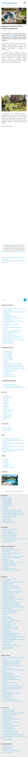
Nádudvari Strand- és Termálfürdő (10, 685)
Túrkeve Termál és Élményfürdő (10, 699)
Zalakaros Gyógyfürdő (8, 343)
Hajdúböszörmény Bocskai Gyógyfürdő (12, 676)
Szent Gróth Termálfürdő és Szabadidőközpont (13, 639)
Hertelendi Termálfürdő (8, 613)
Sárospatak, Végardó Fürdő (9, 568)
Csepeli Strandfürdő (8, 371)
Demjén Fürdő (6, 551)
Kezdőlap (5, 459)
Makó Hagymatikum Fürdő (9, 728)
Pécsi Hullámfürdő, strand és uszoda (11, 633)
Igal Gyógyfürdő (6, 616)
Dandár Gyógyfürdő (7, 351)
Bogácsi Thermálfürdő (8, 548)
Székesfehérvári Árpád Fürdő (9, 638)
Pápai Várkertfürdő (7, 631)
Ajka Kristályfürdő (7, 580)
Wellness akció (6, 427)
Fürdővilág (4, 30)
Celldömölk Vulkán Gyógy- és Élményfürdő (13, 599)
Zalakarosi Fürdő (10, 35)
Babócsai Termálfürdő (8, 585)
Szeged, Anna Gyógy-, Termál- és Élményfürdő (14, 339)
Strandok (5, 405)
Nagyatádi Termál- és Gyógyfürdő (10, 628)
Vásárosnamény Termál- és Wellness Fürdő (13, 701)
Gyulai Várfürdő (7, 322)
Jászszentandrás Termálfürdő (9, 682)
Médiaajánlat (6, 464)
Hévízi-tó (5, 325)
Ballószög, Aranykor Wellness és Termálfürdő (13, 712)
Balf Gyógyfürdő (7, 315)
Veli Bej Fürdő (6, 373)
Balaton (5, 412)
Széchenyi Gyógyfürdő (8, 359)
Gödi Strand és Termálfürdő (9, 537)
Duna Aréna (6, 360)
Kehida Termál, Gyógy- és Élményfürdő (12, 330)
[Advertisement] (14, 78)
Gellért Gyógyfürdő (7, 352)
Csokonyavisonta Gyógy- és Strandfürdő (12, 602)
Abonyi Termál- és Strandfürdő (10, 529)
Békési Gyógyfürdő (7, 716)
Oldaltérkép (6, 465)
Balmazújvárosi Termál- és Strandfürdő (12, 660)
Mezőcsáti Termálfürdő (8, 560)
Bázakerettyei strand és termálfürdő (11, 592)
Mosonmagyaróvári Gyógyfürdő (10, 627)
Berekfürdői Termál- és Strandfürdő (11, 662)
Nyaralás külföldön (7, 411)
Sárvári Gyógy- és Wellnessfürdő (10, 338)
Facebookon (5, 251)
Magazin (9, 30)
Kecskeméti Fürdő (7, 723)
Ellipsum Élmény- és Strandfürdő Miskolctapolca (14, 556)
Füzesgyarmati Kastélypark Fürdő (10, 719)
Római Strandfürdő (7, 374)
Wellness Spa (6, 400)
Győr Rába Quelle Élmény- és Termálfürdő (13, 321)
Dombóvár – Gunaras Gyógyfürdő (10, 603)
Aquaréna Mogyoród (8, 310)
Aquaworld (5, 362)
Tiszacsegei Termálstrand (8, 696)
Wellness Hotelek (7, 416)
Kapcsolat (5, 460)
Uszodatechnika (7, 417)
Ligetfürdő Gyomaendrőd (9, 726)
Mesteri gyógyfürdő (7, 625)
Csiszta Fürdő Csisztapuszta (9, 600)
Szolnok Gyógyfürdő (8, 341)
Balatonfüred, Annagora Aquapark (11, 586)
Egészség (5, 398)
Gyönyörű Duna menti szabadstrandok (12, 386)
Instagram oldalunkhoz (20, 251)
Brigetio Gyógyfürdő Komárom (10, 332)
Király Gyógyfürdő (7, 354)
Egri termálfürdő (7, 319)
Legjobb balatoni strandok (9, 384)
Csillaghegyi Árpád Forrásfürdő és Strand (12, 363)
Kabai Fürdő (5, 684)
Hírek (4, 419)
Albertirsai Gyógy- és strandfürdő (10, 532)
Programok (6, 403)
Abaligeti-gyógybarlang (8, 749)
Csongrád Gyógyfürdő (8, 717)
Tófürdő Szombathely (8, 647)
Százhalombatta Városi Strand (10, 540)
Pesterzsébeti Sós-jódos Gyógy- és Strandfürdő (14, 368)
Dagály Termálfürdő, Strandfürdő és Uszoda (13, 366)
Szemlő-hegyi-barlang (8, 747)
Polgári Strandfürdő (7, 691)
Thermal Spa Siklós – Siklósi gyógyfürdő (12, 645)
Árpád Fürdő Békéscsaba (8, 711)
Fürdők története (7, 397)
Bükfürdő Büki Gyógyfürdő (9, 316)
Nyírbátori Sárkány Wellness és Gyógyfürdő (13, 687)
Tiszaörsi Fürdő (6, 698)
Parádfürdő (5, 567)
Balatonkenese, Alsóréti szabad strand (11, 588)
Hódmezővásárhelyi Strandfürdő (10, 722)
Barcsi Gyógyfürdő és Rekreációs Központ (12, 591)
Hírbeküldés (6, 462)
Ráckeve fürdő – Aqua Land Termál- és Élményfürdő (15, 538)
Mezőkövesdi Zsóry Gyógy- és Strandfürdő (12, 562)
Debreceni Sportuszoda (8, 668)
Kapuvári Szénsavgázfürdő (9, 619)
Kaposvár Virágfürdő (7, 617)
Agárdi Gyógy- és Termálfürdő (10, 578)
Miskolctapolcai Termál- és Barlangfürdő (12, 336)
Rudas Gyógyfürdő (7, 357)
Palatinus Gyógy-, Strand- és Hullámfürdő (12, 365)
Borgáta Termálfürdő (7, 594)
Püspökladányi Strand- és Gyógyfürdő (11, 693)
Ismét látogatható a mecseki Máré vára (12, 438)
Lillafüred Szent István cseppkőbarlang (12, 750)
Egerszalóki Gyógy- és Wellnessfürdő (11, 318)
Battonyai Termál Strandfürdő (10, 714)
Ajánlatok (5, 402)
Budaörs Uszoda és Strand (9, 534)
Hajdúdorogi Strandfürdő (8, 677)
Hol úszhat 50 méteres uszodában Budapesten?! (14, 387)
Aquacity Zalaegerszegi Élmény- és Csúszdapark (14, 308)
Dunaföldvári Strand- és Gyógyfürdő (11, 605)
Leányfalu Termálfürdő (8, 541)
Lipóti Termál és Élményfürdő (9, 624)
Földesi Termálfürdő (7, 673)
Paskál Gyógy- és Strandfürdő (10, 369)
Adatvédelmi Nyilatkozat (9, 467)
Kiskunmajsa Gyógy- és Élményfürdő (11, 725)
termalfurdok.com (8, 245)
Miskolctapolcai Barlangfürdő (9, 564)
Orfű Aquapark (6, 630)
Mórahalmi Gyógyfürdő (8, 730)
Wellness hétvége (7, 414)
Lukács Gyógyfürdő (7, 355)
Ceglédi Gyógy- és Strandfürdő (10, 535)
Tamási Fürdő (6, 642)
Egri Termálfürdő (7, 554)
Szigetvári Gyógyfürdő (8, 641)
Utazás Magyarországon (8, 409)
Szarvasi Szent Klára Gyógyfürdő (10, 733)
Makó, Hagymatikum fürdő (9, 335)
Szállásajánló (6, 406)
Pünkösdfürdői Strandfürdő (9, 376)
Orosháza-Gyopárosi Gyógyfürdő (10, 731)
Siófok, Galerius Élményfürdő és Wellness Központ (14, 636)
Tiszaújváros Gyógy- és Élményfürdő (11, 570)
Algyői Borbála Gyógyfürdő (9, 709)
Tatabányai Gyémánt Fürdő (9, 644)
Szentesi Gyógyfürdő (8, 739)
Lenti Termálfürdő (7, 333)
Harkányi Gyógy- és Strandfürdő (10, 324)
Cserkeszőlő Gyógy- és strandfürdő (11, 663)
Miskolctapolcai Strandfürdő (9, 565)
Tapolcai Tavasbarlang (8, 752)
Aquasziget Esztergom (8, 583)
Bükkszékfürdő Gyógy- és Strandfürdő (11, 550)
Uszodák (5, 408)
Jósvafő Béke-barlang (8, 746)
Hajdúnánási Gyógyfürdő (8, 674)
